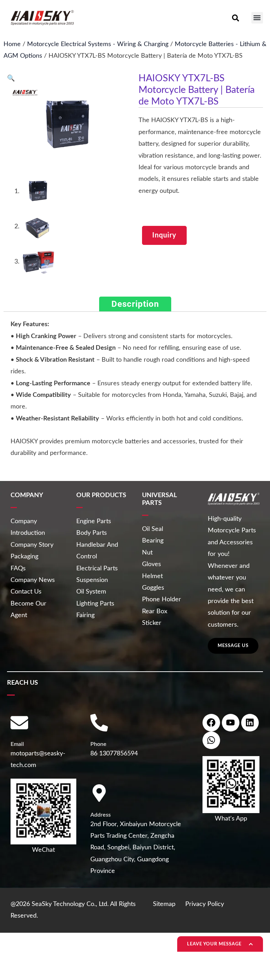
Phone (98, 744)
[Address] (99, 793)
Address (100, 815)
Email (17, 744)
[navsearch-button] (236, 18)
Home (12, 44)
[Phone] (99, 722)
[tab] (135, 304)
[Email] (19, 722)
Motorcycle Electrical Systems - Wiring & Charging (97, 44)
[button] (257, 18)
